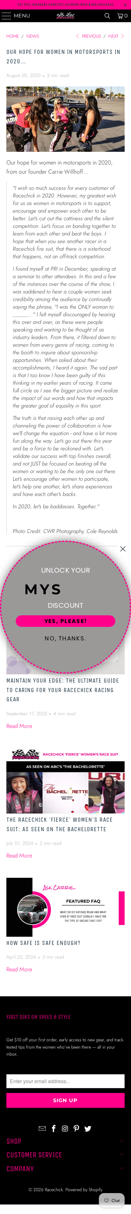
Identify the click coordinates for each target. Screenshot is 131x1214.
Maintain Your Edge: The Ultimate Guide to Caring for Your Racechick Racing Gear (62, 690)
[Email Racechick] (42, 1129)
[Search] (107, 16)
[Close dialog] (123, 549)
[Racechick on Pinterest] (76, 1129)
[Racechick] (65, 16)
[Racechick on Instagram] (65, 1129)
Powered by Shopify (84, 1189)
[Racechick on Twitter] (88, 1129)
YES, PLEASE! (65, 621)
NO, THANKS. (65, 638)
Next (114, 36)
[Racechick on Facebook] (54, 1129)
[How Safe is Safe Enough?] (65, 907)
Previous (91, 36)
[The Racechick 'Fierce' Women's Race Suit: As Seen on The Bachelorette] (65, 780)
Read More (19, 726)
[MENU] (4, 16)
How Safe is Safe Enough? (43, 943)
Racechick (54, 1189)
